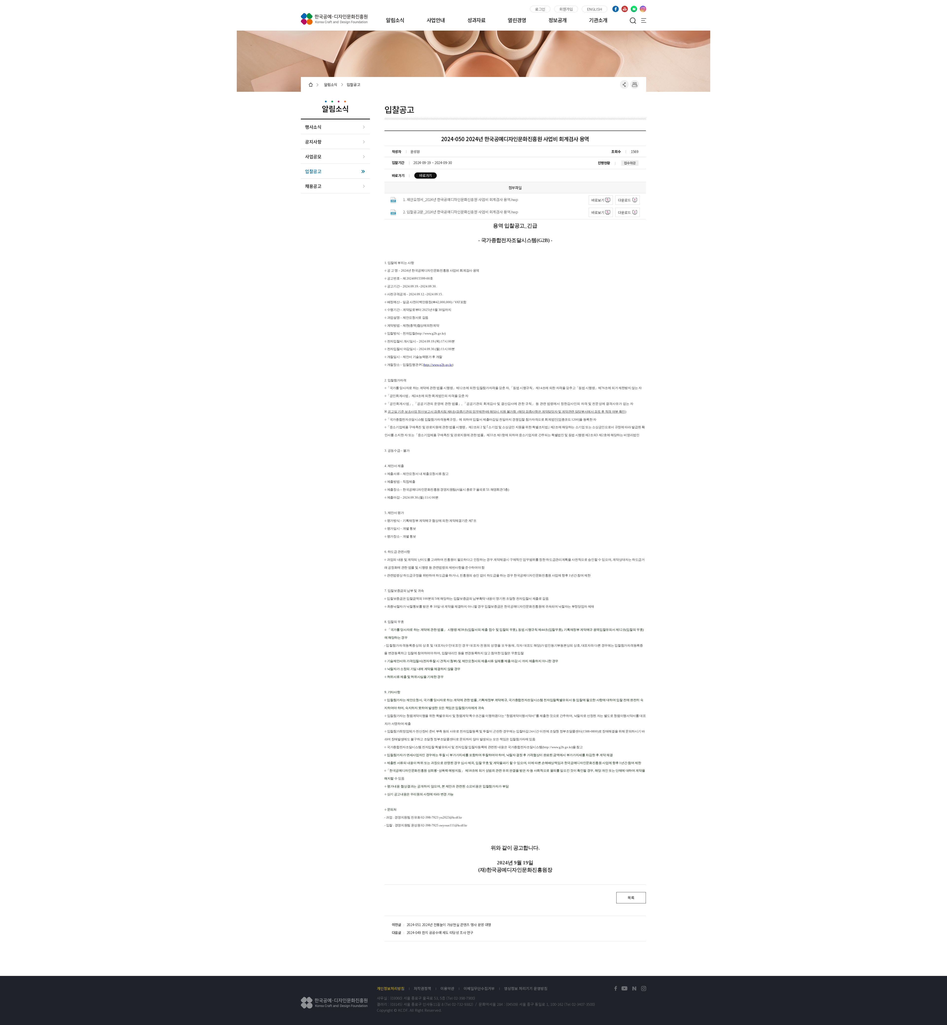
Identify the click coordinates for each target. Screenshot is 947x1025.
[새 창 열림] (615, 988)
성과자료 (476, 20)
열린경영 (517, 20)
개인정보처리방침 (390, 988)
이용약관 (447, 988)
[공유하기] (624, 84)
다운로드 (624, 200)
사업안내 (436, 20)
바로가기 (425, 175)
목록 (631, 897)
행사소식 (313, 127)
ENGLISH (594, 9)
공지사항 (313, 142)
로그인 (540, 9)
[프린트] (634, 84)
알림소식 (395, 20)
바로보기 (597, 200)
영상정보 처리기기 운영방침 (525, 988)
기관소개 (598, 20)
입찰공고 (313, 171)
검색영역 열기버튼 (633, 20)
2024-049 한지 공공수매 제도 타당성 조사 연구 (440, 932)
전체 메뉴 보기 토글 (643, 20)
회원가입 (566, 9)
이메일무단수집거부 (479, 988)
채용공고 (313, 186)
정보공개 (557, 20)
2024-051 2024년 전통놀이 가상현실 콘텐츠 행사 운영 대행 (449, 924)
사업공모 (313, 156)
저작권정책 (422, 988)
